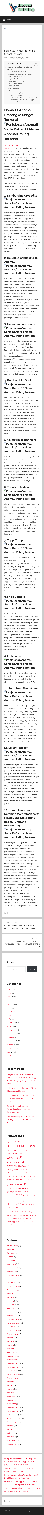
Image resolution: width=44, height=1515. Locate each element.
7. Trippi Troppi (14, 86)
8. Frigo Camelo (15, 88)
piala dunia (12, 1208)
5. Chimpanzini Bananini (17, 81)
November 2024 (13, 1323)
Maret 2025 (11, 1308)
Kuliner (9, 1026)
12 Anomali (8, 148)
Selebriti (10, 1045)
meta (27, 1201)
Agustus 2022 (12, 1422)
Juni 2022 (10, 1429)
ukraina (26, 1218)
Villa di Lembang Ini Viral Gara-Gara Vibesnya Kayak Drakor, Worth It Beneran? (21, 1120)
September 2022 (13, 1418)
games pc (12, 1192)
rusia (22, 1215)
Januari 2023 (12, 1404)
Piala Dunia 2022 (19, 1211)
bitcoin (11, 1150)
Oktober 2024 (12, 1327)
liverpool (22, 1198)
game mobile (14, 1180)
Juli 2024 (10, 1338)
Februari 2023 (12, 1400)
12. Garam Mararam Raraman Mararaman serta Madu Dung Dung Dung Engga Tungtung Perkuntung (24, 100)
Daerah (9, 1000)
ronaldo (16, 1215)
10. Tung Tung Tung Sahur (19, 93)
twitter (17, 1218)
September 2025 (13, 1286)
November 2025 (13, 1279)
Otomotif (10, 1037)
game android (15, 1176)
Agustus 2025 (12, 1290)
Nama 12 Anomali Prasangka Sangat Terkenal (19, 68)
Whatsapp (13, 1222)
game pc (12, 1188)
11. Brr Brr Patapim (16, 95)
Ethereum (12, 1173)
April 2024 (11, 1349)
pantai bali (32, 1204)
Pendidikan (11, 1041)
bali (16, 1141)
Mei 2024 (10, 1345)
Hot (8, 913)
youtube (30, 1222)
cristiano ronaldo (14, 1153)
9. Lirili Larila (14, 90)
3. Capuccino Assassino (17, 76)
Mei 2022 (10, 1433)
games (23, 1188)
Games (9, 1011)
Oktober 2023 (12, 1371)
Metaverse (14, 1204)
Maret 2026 (11, 1264)
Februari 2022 (12, 1444)
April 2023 (11, 1393)
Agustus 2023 (12, 1378)
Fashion (10, 1004)
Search (32, 969)
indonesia (12, 1195)
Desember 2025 (13, 1275)
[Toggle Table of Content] (35, 64)
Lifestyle (10, 1030)
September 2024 (13, 1330)
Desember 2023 (13, 1363)
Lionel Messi (12, 1198)
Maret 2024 (11, 1352)
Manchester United (15, 1201)
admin (27, 58)
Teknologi (10, 1048)
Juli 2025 (10, 1294)
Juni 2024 (10, 1341)
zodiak (9, 1225)
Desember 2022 (13, 1407)
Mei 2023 (10, 1389)
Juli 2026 (10, 1249)
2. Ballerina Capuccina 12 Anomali (21, 74)
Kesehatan (11, 1023)
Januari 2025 (12, 1316)
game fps (30, 1176)
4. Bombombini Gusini (17, 79)
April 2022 (11, 1437)
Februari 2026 (12, 1268)
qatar (9, 1215)
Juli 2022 (10, 1426)
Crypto (14, 1157)
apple (9, 1142)
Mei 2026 (10, 1257)
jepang (33, 1195)
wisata (23, 1222)
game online (17, 1184)
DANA (10, 1170)
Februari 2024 (12, 1356)
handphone (23, 1192)
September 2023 (13, 1374)
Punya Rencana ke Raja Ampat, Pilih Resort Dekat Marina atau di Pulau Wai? (21, 1099)
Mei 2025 (10, 1301)
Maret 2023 (11, 1396)
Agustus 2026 (12, 1246)
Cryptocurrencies (16, 1162)
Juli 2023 (10, 1382)
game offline (28, 1180)
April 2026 (11, 1260)
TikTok (9, 1218)
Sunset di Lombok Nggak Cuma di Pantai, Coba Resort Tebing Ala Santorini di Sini (20, 1109)
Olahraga (10, 1034)
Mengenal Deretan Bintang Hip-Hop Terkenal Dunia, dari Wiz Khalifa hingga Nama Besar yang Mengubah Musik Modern (21, 1462)
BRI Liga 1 (22, 1150)
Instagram (24, 1195)
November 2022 (13, 1411)
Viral (8, 1052)
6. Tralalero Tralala (16, 83)
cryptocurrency (19, 1165)
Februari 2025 (12, 1312)
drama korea (20, 1170)
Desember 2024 (13, 1319)
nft (24, 1204)
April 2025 (11, 1305)
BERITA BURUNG (12, 145)
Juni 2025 (10, 1297)
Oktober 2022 (12, 1415)
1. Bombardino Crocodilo (18, 72)
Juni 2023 (10, 1385)
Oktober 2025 (12, 1283)
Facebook (22, 1173)
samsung (31, 1215)
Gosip (9, 1015)
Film (8, 1008)
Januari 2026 (12, 1271)
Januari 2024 (12, 1360)
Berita (9, 993)
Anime (9, 989)
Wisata (9, 1056)
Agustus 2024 (12, 1334)
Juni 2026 (10, 1253)
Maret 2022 (11, 1440)
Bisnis (9, 997)
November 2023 (13, 1367)
